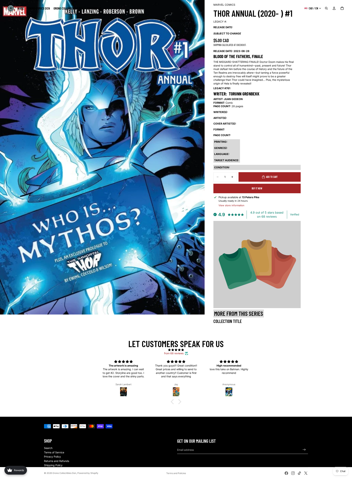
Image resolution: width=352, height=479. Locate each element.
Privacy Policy (52, 456)
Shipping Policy (53, 465)
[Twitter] (306, 473)
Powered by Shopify (87, 473)
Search (48, 448)
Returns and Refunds (56, 461)
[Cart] (342, 8)
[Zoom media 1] (102, 157)
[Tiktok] (299, 473)
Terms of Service (54, 452)
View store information (231, 205)
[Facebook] (286, 473)
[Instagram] (293, 473)
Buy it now (257, 188)
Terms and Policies (176, 473)
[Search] (326, 8)
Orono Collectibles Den (64, 473)
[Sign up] (304, 450)
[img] (176, 350)
